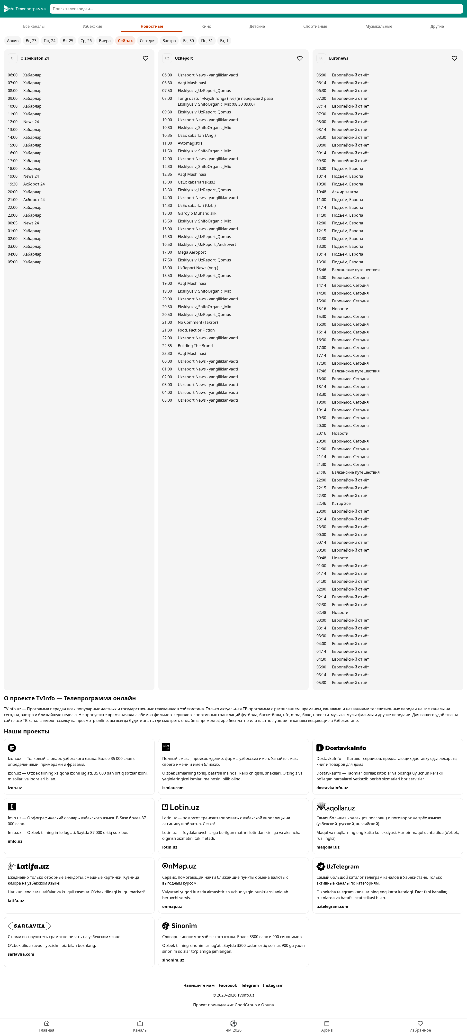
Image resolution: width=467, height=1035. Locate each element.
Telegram (250, 985)
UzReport (184, 58)
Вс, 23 (31, 40)
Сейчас (125, 40)
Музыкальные (379, 26)
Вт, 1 (224, 40)
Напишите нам (199, 985)
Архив (12, 40)
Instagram (273, 985)
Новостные (152, 26)
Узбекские (92, 26)
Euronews (338, 58)
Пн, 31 (207, 40)
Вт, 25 (68, 40)
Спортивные (315, 26)
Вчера (105, 40)
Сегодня (147, 40)
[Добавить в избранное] (146, 58)
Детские (257, 26)
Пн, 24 (49, 40)
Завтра (169, 40)
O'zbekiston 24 (34, 58)
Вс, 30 (188, 40)
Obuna (267, 1004)
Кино (206, 26)
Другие (437, 26)
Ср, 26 (86, 40)
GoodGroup (246, 1004)
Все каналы (34, 26)
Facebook (228, 985)
